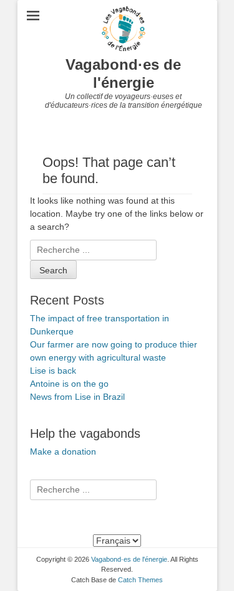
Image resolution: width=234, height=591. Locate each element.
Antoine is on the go (69, 384)
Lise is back (53, 371)
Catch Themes (140, 580)
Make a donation (63, 451)
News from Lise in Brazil (77, 397)
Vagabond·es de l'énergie (123, 73)
